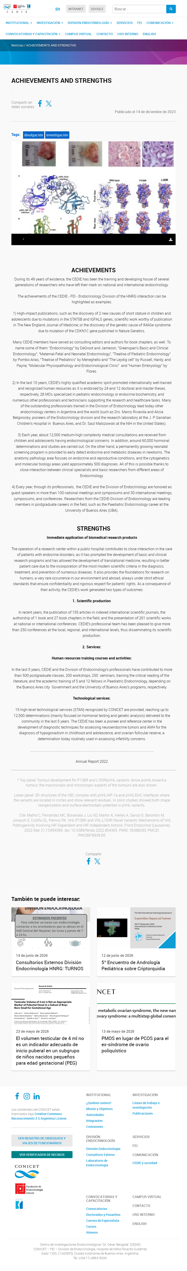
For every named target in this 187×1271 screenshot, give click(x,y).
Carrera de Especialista (102, 1220)
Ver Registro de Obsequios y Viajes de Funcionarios (42, 1140)
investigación (57, 134)
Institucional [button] (18, 23)
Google (97, 9)
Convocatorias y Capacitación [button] (32, 34)
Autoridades (95, 1115)
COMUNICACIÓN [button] (158, 23)
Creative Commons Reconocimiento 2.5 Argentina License (38, 1116)
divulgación (33, 134)
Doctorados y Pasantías (103, 1214)
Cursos (91, 1226)
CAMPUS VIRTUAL (78, 34)
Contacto (104, 34)
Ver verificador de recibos (42, 1154)
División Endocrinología (103, 1148)
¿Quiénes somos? (98, 1103)
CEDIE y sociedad (144, 1163)
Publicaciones (142, 1113)
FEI (139, 23)
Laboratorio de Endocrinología (97, 1162)
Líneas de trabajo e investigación (146, 1105)
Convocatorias (96, 1208)
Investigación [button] (49, 23)
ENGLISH (149, 34)
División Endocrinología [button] (89, 23)
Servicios (125, 23)
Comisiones (94, 1126)
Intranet (75, 9)
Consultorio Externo (100, 1154)
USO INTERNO (127, 34)
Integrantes (94, 1120)
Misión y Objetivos (99, 1109)
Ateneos (92, 1232)
